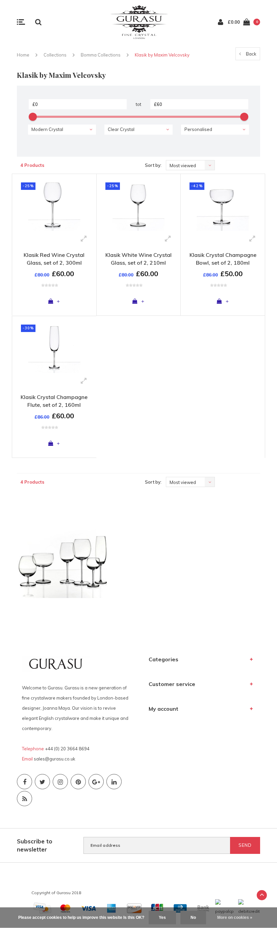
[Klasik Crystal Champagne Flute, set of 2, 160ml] (54, 347)
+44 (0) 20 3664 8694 (67, 748)
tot (138, 104)
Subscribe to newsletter (34, 845)
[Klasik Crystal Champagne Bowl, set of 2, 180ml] (223, 205)
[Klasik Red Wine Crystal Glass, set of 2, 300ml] (54, 205)
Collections (55, 55)
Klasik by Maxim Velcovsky (162, 55)
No (193, 917)
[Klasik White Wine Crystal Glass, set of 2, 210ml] (139, 205)
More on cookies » (234, 917)
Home (23, 55)
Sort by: (153, 165)
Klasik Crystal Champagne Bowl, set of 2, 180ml (223, 258)
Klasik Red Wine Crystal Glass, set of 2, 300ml (54, 258)
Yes (162, 917)
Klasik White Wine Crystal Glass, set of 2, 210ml (138, 258)
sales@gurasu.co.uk (54, 758)
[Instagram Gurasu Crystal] (60, 781)
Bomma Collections (101, 55)
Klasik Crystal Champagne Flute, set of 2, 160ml (54, 401)
